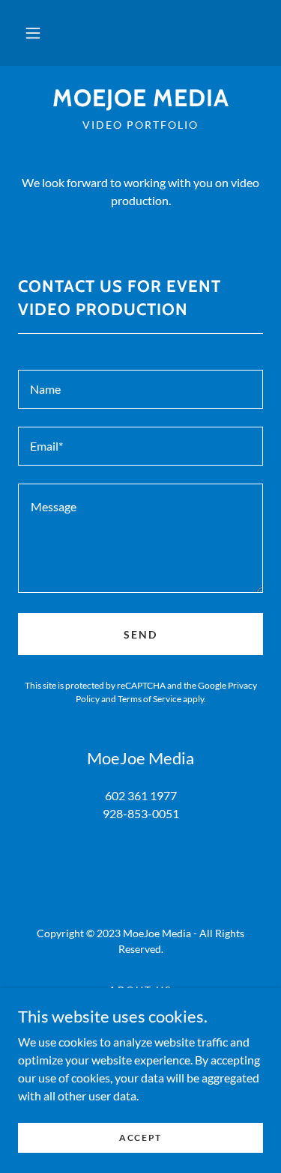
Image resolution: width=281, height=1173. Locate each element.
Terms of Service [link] (149, 698)
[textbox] (140, 389)
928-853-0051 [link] (141, 813)
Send (140, 634)
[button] (33, 33)
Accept (140, 1137)
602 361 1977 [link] (141, 795)
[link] (140, 98)
